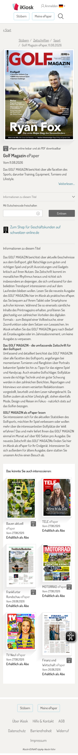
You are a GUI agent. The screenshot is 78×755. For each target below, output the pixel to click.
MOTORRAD (54, 587)
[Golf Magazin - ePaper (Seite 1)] (39, 94)
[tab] (39, 205)
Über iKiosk (20, 721)
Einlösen (61, 213)
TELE (50, 521)
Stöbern (21, 16)
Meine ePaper (43, 16)
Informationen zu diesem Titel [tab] (19, 197)
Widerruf (62, 730)
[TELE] (57, 497)
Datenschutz (17, 730)
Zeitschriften (41, 40)
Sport (57, 40)
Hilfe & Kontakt (43, 721)
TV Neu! (15, 655)
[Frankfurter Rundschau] (21, 566)
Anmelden (51, 6)
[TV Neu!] (21, 631)
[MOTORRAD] (57, 563)
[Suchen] (60, 16)
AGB (61, 721)
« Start (7, 30)
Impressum (38, 740)
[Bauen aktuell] (21, 498)
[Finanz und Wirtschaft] (57, 634)
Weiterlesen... (66, 184)
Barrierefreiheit (41, 730)
